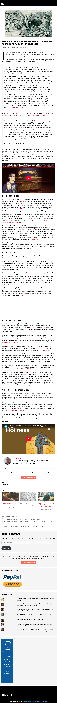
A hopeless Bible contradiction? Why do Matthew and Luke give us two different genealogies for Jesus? (35, 604)
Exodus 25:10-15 (9, 199)
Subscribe (6, 548)
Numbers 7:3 (6, 342)
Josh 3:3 (46, 220)
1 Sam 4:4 (18, 222)
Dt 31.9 (39, 220)
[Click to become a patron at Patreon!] (28, 479)
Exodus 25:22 (32, 326)
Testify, (40, 460)
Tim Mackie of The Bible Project (36, 273)
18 (7, 222)
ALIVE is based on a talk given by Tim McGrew (34, 701)
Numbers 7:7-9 (18, 209)
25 (42, 220)
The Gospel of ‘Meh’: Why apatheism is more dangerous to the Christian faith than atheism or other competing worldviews (46, 504)
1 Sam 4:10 (34, 239)
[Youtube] (5, 468)
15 (50, 220)
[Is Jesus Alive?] (2, 3)
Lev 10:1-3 (29, 246)
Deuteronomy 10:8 (32, 209)
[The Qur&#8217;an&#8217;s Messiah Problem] (28, 496)
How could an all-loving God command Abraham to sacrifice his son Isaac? (9, 503)
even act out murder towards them (16, 410)
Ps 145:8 (51, 149)
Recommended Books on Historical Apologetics (30, 619)
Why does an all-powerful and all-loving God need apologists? (23, 526)
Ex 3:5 (23, 295)
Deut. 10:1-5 (45, 350)
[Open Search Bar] (51, 3)
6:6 (10, 222)
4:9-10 (4, 222)
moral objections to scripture (27, 519)
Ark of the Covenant (10, 519)
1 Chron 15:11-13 (26, 369)
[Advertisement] (28, 308)
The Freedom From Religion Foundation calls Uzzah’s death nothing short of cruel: (28, 114)
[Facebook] (3, 468)
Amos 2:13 (16, 342)
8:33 (12, 222)
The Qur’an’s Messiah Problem (27, 502)
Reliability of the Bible (11, 517)
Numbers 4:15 (22, 201)
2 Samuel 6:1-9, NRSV (16, 108)
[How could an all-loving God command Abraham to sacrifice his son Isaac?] (10, 496)
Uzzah (39, 519)
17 (52, 220)
